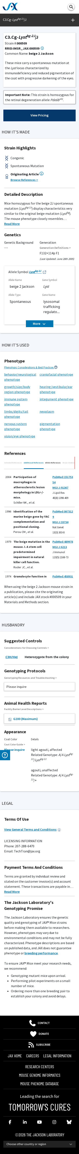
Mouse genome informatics (39, 1075)
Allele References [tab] (53, 463)
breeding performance (41, 953)
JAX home (15, 1055)
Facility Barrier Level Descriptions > (24, 709)
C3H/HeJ (11, 657)
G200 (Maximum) (25, 719)
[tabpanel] (39, 524)
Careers (32, 1055)
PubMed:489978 (62, 542)
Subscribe (43, 1045)
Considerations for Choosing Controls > (26, 647)
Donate (44, 1034)
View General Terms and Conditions (30, 829)
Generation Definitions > (55, 248)
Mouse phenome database (39, 1083)
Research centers (39, 1066)
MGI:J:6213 (59, 547)
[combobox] (39, 1144)
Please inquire (14, 749)
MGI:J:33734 (60, 522)
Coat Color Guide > (14, 744)
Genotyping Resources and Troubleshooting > (30, 677)
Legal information (57, 1055)
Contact (44, 1023)
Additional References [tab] (34, 463)
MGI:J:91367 (60, 488)
